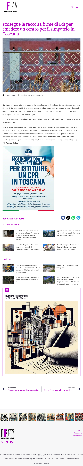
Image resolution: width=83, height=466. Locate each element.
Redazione (78, 433)
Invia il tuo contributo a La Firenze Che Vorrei (16, 297)
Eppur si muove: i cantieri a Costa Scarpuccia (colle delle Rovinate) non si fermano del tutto (68, 233)
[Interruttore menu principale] (77, 6)
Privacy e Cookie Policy (41, 463)
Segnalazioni (77, 435)
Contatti (79, 430)
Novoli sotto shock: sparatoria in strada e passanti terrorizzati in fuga (27, 279)
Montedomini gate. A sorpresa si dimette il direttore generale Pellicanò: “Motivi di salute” (67, 247)
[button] (72, 7)
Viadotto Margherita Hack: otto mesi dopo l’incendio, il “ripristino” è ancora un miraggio (27, 247)
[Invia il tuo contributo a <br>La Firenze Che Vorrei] (7, 290)
